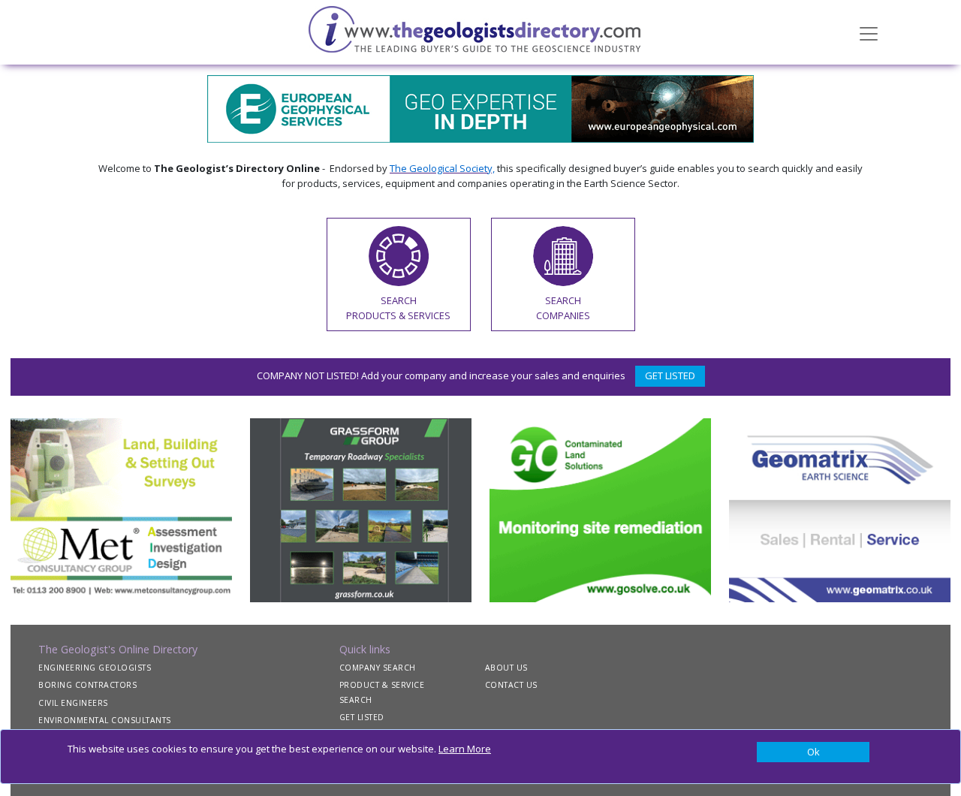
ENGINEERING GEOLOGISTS (94, 667)
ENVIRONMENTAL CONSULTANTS (104, 720)
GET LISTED (670, 375)
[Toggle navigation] (868, 32)
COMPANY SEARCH (377, 667)
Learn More (464, 748)
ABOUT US (506, 667)
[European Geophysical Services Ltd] (480, 107)
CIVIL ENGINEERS (73, 703)
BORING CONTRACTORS (87, 685)
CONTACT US (511, 685)
